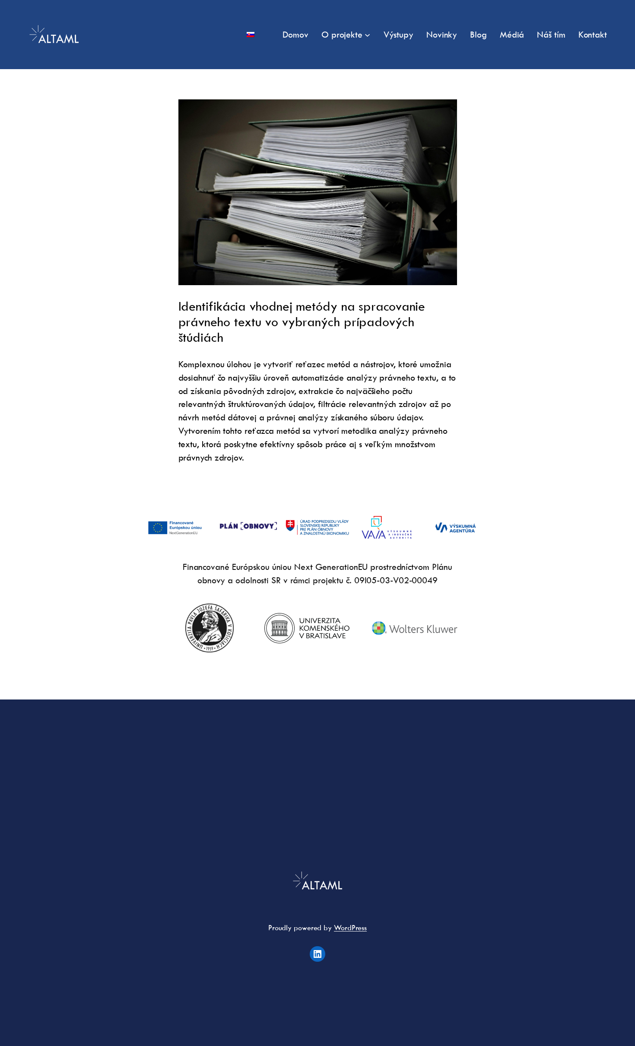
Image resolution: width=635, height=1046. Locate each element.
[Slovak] (250, 35)
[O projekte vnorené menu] (367, 34)
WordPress (350, 927)
